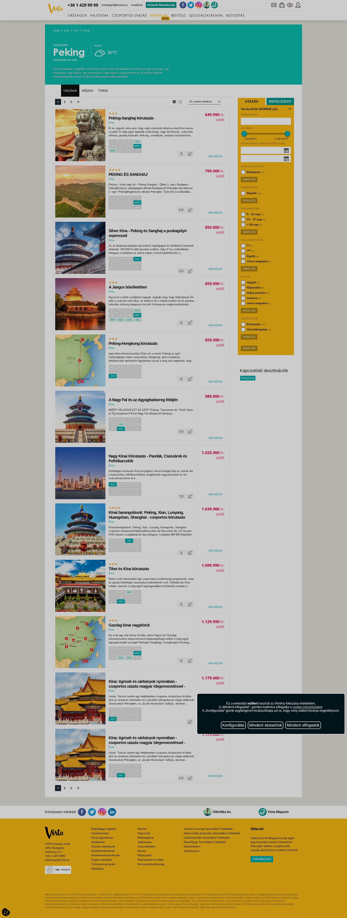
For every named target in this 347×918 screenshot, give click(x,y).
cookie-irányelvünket (307, 707)
